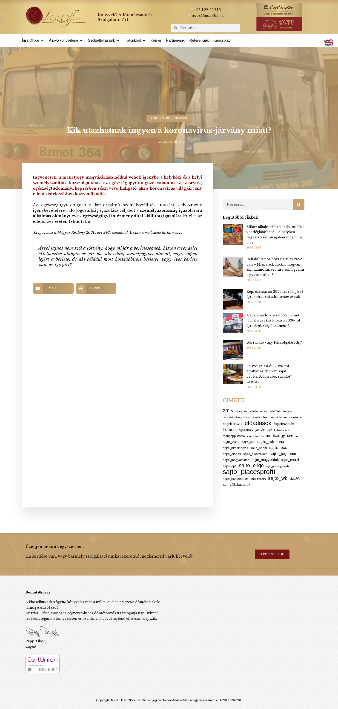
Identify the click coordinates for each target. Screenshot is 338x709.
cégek (227, 424)
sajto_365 (248, 442)
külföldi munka (282, 430)
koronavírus (176, 118)
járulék (260, 430)
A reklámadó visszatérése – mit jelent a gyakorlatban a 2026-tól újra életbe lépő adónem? (273, 320)
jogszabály (245, 430)
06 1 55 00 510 (208, 10)
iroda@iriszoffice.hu (208, 15)
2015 (228, 410)
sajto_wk (277, 478)
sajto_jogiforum (283, 453)
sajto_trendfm (258, 478)
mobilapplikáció (234, 436)
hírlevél (158, 118)
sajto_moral (290, 460)
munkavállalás (255, 436)
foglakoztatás (284, 424)
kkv (269, 430)
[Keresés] (298, 204)
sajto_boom (258, 448)
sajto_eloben (232, 454)
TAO (225, 484)
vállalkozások (240, 484)
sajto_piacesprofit (249, 472)
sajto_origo (251, 465)
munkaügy (275, 435)
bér (265, 417)
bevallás (256, 417)
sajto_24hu (231, 442)
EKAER (238, 424)
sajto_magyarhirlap (236, 460)
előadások (258, 423)
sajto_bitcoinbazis (235, 448)
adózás (275, 411)
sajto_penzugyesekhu (278, 466)
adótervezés (258, 411)
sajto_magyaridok (265, 460)
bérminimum (278, 417)
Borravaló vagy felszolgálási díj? (274, 342)
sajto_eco (278, 447)
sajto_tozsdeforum (236, 478)
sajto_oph (230, 466)
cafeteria (295, 417)
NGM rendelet (295, 436)
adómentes (241, 411)
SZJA (294, 478)
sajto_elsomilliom (255, 454)
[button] (33, 40)
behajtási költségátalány (236, 417)
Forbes (229, 429)
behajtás (287, 411)
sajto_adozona (270, 442)
